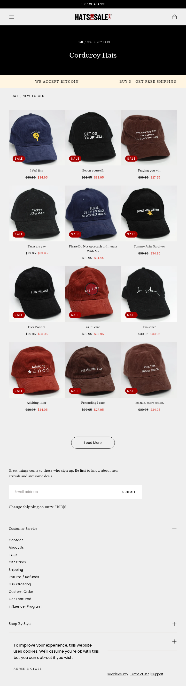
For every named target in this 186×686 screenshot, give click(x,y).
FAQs (13, 554)
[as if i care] (93, 294)
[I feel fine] (37, 138)
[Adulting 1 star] (37, 370)
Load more (93, 442)
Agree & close (28, 669)
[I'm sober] (149, 294)
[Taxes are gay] (37, 213)
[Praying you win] (149, 138)
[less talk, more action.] (149, 370)
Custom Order (21, 591)
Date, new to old (28, 96)
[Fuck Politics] (37, 294)
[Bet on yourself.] (93, 138)
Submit (129, 492)
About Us (16, 547)
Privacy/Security (116, 674)
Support (157, 674)
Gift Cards (17, 562)
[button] (12, 17)
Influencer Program (25, 606)
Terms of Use (139, 674)
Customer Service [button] (23, 528)
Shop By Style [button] (20, 624)
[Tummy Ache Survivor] (149, 213)
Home (80, 42)
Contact (16, 540)
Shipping (16, 569)
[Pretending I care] (93, 370)
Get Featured (20, 599)
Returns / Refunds (24, 576)
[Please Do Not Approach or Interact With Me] (93, 213)
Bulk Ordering (20, 584)
